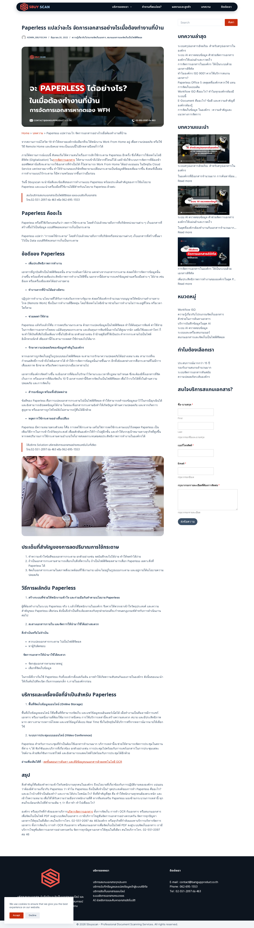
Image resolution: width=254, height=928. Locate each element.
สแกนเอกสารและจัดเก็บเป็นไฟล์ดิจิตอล (124, 37)
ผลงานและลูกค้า (181, 7)
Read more (185, 181)
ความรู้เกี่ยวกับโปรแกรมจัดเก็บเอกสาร (89, 37)
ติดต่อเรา (226, 7)
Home (25, 133)
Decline (32, 915)
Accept (16, 915)
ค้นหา (231, 22)
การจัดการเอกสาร (64, 159)
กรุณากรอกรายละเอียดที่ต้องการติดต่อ (199, 485)
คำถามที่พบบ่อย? (152, 7)
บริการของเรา (120, 7)
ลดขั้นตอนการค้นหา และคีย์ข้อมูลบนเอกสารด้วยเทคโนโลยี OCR (82, 761)
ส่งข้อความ (188, 521)
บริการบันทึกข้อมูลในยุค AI (194, 323)
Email (182, 463)
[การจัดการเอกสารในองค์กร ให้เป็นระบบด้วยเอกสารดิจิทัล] (203, 251)
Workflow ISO (187, 309)
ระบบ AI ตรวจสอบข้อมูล (193, 328)
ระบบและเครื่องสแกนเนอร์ (194, 332)
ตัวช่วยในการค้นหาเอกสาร (194, 319)
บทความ (206, 7)
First (180, 418)
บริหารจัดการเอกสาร (80, 811)
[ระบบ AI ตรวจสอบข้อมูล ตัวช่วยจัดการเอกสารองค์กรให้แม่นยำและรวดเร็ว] (203, 200)
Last (180, 431)
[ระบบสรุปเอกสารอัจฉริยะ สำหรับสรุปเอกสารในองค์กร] (203, 148)
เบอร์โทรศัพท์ (186, 445)
